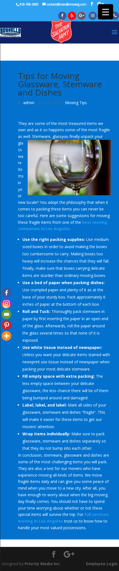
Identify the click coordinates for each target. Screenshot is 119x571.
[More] (6, 336)
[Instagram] (6, 303)
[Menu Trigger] (105, 11)
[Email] (6, 314)
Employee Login (102, 563)
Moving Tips (76, 102)
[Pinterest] (6, 325)
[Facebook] (6, 293)
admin (28, 102)
